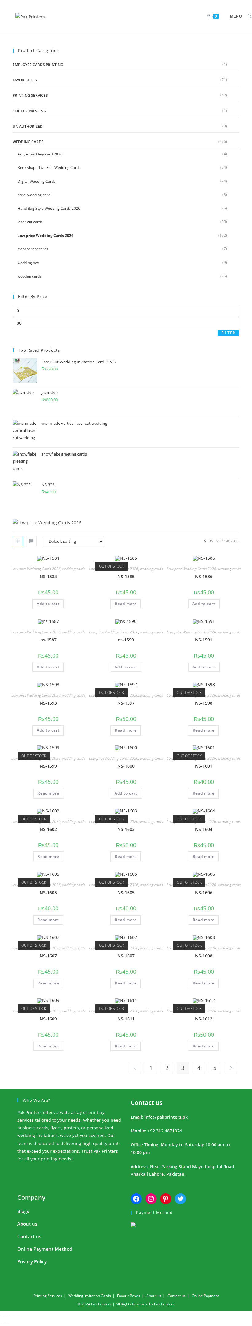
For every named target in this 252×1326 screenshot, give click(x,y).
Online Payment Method (44, 1249)
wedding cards (28, 141)
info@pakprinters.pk (166, 1117)
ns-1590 (126, 640)
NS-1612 (203, 1019)
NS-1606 (203, 892)
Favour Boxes (128, 1295)
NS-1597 (126, 703)
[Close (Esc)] (19, 1316)
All (236, 541)
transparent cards (33, 249)
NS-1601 (203, 766)
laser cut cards (30, 222)
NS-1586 (203, 576)
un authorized (28, 126)
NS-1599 (48, 766)
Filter (228, 332)
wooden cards (29, 276)
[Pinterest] (165, 1198)
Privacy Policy (32, 1261)
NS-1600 (126, 766)
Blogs (23, 1211)
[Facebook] (136, 1198)
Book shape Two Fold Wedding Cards (49, 167)
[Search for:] (247, 16)
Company (31, 1197)
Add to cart (48, 603)
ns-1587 (48, 640)
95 (218, 541)
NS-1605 (48, 892)
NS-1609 (48, 1019)
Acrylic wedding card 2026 (40, 154)
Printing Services (30, 95)
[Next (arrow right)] (8, 1323)
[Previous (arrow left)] (2, 1323)
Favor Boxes (25, 80)
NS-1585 (126, 576)
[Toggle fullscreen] (8, 1316)
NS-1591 (203, 640)
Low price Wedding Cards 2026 (45, 235)
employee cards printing (38, 64)
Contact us (147, 1102)
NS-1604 (203, 829)
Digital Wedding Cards (37, 181)
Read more (126, 603)
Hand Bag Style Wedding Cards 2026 (49, 208)
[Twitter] (180, 1198)
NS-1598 (203, 703)
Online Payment (205, 1295)
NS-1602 (48, 829)
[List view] (31, 541)
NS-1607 (48, 956)
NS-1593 (48, 703)
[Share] (13, 1316)
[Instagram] (150, 1198)
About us (27, 1224)
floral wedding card (34, 195)
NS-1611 (126, 1019)
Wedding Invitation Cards (89, 1295)
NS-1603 (126, 829)
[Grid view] (18, 541)
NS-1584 (48, 576)
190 (227, 541)
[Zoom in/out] (2, 1316)
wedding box (28, 262)
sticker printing (29, 111)
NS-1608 (203, 956)
